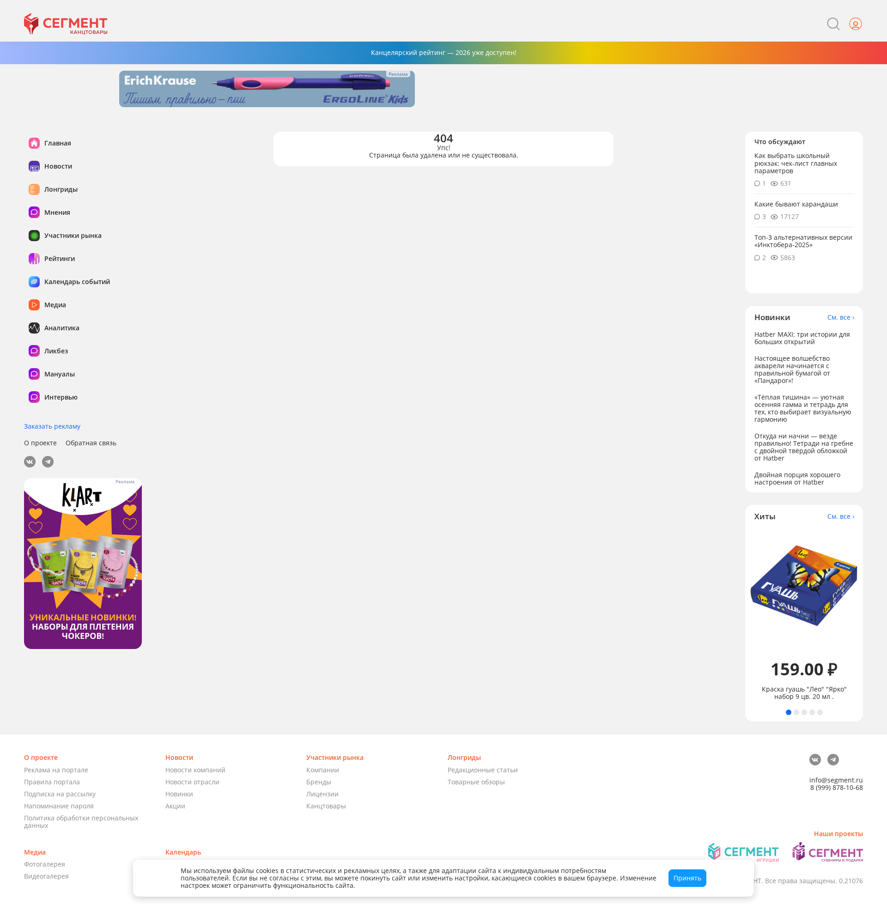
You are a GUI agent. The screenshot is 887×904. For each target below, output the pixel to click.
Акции (175, 805)
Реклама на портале (56, 769)
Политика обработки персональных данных (81, 821)
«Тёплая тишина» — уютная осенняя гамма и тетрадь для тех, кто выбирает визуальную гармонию (802, 407)
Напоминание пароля (59, 805)
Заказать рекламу (52, 426)
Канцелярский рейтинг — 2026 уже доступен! (443, 52)
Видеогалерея (46, 876)
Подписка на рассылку (60, 793)
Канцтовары (326, 805)
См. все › (840, 317)
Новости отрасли (192, 781)
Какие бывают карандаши (796, 203)
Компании (322, 769)
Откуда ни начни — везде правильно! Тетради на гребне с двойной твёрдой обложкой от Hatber (803, 446)
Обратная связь (91, 443)
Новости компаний (195, 769)
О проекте (40, 443)
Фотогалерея (44, 864)
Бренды (318, 781)
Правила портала (52, 781)
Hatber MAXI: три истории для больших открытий (802, 337)
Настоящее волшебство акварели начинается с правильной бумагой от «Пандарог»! (792, 368)
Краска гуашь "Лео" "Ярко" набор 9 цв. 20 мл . (804, 693)
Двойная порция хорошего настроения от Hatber (797, 478)
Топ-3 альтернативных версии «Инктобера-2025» (803, 241)
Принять (687, 878)
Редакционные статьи (483, 769)
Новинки (179, 793)
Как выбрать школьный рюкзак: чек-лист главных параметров (795, 163)
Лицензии (322, 793)
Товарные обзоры (476, 781)
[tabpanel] (804, 615)
